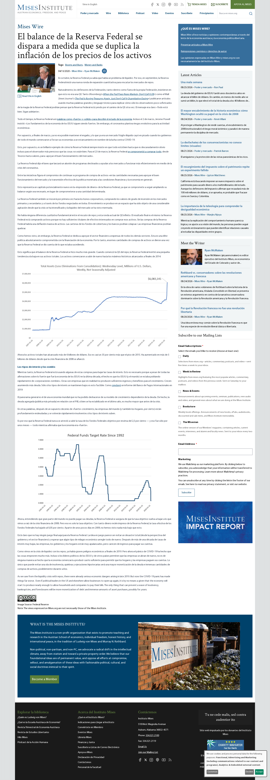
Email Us (142, 747)
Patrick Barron (221, 151)
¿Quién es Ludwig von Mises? (32, 717)
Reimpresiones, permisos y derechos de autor (204, 51)
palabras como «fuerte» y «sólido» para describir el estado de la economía (94, 119)
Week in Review (191, 371)
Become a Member (44, 679)
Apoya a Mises (85, 752)
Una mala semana (191, 82)
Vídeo (155, 13)
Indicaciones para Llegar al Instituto (96, 722)
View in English (89, 4)
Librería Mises (85, 737)
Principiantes (207, 13)
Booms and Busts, (74, 65)
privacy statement (216, 484)
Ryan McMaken (92, 71)
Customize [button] (212, 772)
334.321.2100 (152, 735)
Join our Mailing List (148, 752)
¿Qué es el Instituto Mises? (91, 717)
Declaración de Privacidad (91, 757)
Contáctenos (84, 762)
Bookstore (189, 406)
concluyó (116, 385)
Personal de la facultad (89, 767)
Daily (186, 356)
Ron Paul (218, 87)
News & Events (191, 391)
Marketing (184, 459)
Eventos (169, 13)
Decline (249, 772)
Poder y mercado (89, 13)
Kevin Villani (220, 119)
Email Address (187, 444)
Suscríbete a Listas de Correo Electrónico (98, 747)
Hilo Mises (23, 737)
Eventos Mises (85, 732)
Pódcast (140, 13)
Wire (108, 13)
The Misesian (190, 422)
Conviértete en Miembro (90, 727)
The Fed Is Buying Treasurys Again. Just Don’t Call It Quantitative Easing (111, 99)
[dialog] (235, 764)
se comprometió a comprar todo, (145, 152)
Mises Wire (30, 27)
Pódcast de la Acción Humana (33, 742)
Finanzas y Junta (86, 742)
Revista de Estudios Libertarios (33, 732)
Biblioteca (123, 13)
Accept (259, 772)
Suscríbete (186, 13)
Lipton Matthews (216, 175)
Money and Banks (93, 65)
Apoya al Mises (243, 4)
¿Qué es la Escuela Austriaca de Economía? (39, 722)
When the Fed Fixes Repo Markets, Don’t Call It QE (128, 94)
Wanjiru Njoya (214, 215)
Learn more (210, 472)
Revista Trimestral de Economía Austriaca (39, 727)
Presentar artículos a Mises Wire (197, 45)
